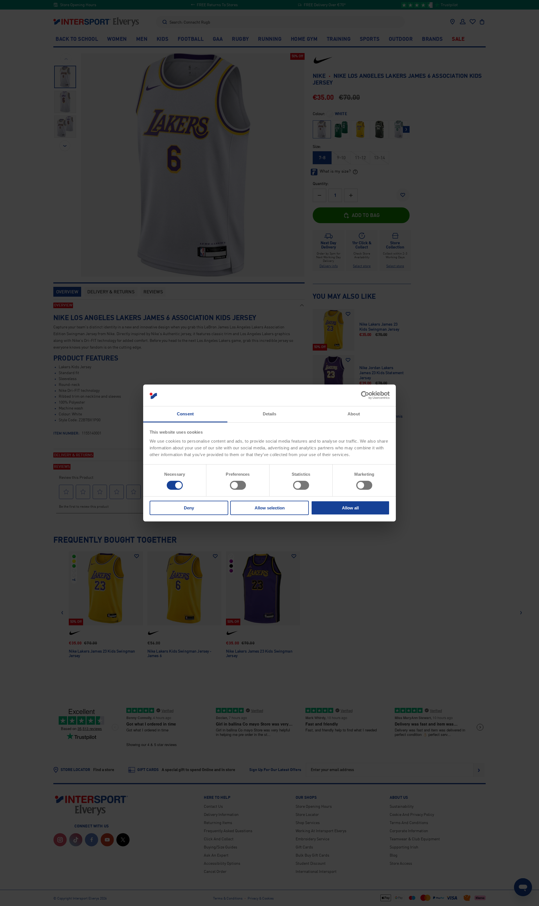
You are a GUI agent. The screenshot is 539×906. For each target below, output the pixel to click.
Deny (189, 507)
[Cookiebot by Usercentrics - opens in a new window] (365, 395)
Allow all (350, 507)
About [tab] (354, 413)
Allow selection (270, 507)
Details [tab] (270, 413)
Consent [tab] (185, 413)
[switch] (238, 485)
